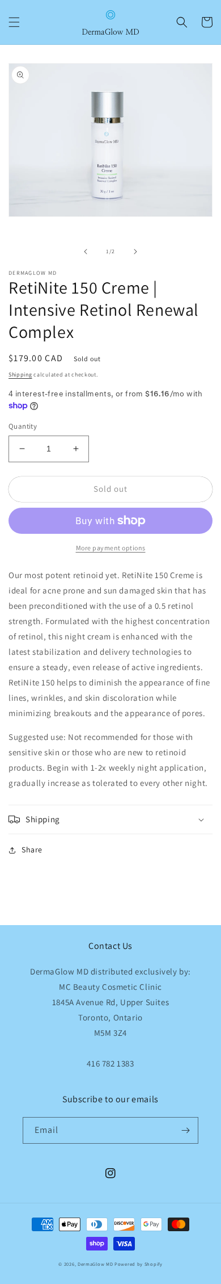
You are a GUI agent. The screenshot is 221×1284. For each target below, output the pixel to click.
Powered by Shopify (138, 1264)
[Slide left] (85, 251)
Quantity (22, 426)
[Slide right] (135, 251)
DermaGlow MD (95, 1264)
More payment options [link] (111, 547)
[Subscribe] (185, 1130)
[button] (14, 22)
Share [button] (32, 849)
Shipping (20, 374)
